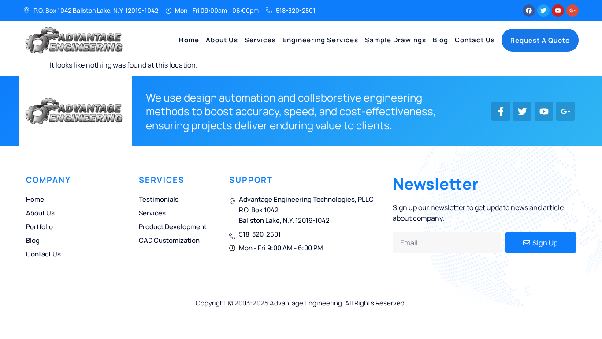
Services (260, 40)
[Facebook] (529, 10)
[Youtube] (558, 10)
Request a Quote (540, 40)
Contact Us (475, 40)
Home (189, 40)
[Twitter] (543, 10)
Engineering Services (320, 40)
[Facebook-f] (500, 111)
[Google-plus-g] (572, 10)
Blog (440, 40)
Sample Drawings (395, 40)
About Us (222, 40)
